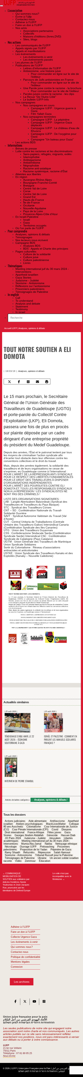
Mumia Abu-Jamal (31, 843)
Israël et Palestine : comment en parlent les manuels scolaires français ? (60, 739)
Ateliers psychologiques (29, 824)
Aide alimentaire (38, 821)
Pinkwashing (47, 846)
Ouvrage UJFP (28, 846)
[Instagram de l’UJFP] (44, 1002)
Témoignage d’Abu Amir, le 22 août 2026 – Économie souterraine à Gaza (19, 739)
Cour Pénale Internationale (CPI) (30, 829)
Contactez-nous (19, 952)
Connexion (17, 967)
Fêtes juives (54, 832)
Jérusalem (55, 838)
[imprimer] (46, 382)
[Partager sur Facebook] (18, 382)
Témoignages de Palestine (20, 858)
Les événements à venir (24, 942)
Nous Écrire (9, 1056)
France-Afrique (36, 832)
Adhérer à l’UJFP (20, 927)
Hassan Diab (68, 835)
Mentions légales (20, 962)
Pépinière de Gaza (61, 849)
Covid (55, 829)
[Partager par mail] (37, 382)
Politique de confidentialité (25, 957)
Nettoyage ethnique (66, 843)
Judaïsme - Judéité (35, 838)
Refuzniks (29, 852)
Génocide (52, 835)
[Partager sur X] (9, 382)
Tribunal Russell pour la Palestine (54, 855)
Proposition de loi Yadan (33, 849)
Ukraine (42, 858)
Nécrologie (11, 846)
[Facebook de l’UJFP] (15, 1002)
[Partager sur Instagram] (28, 382)
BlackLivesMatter (56, 824)
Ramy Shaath (12, 852)
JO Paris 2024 (13, 838)
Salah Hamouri (62, 852)
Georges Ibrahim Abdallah (29, 835)
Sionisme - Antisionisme (18, 855)
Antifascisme (57, 821)
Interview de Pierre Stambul (19, 781)
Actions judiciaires (15, 821)
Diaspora (66, 829)
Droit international (14, 832)
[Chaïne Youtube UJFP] (34, 1002)
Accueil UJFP (10, 328)
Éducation (44, 861)
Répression (44, 852)
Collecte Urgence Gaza (24, 937)
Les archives (21, 981)
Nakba (48, 843)
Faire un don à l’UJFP (23, 932)
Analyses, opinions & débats (32, 328)
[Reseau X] (25, 1002)
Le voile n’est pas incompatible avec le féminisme (62, 876)
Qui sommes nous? (22, 947)
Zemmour (30, 861)
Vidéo (18, 861)
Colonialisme (33, 826)
